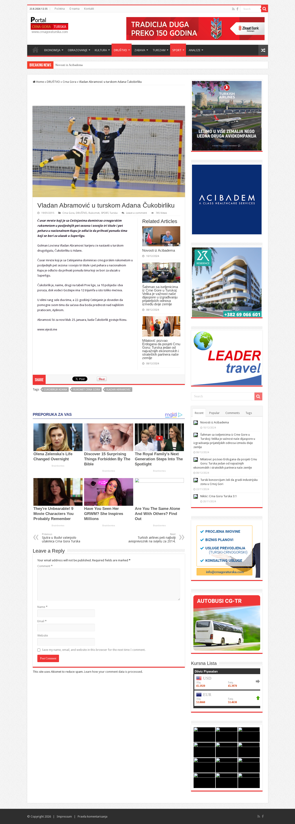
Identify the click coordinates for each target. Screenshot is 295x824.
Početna (60, 8)
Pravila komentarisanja (92, 816)
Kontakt (89, 8)
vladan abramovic (118, 389)
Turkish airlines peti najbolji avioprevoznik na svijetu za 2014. (152, 538)
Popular (214, 413)
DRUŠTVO (120, 50)
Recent (199, 413)
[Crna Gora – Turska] (49, 24)
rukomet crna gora (86, 389)
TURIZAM (159, 50)
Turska (114, 212)
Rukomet (94, 212)
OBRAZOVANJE (77, 50)
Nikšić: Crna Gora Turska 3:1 (218, 496)
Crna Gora (69, 81)
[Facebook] (237, 9)
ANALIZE (194, 50)
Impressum (64, 816)
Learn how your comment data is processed (113, 671)
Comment (45, 566)
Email (42, 621)
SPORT (176, 50)
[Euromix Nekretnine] (227, 282)
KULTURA (101, 50)
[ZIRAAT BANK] (195, 28)
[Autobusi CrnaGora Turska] (226, 622)
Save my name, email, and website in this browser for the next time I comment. (93, 649)
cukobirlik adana (55, 389)
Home (35, 49)
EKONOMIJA (52, 50)
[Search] (264, 8)
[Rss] (233, 9)
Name (42, 607)
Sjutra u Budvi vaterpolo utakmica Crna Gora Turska (61, 538)
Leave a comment (136, 212)
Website (42, 635)
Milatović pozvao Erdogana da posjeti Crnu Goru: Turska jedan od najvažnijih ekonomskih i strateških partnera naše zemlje (161, 349)
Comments (232, 413)
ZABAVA (139, 50)
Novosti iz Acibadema (69, 65)
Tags (248, 413)
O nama (74, 8)
